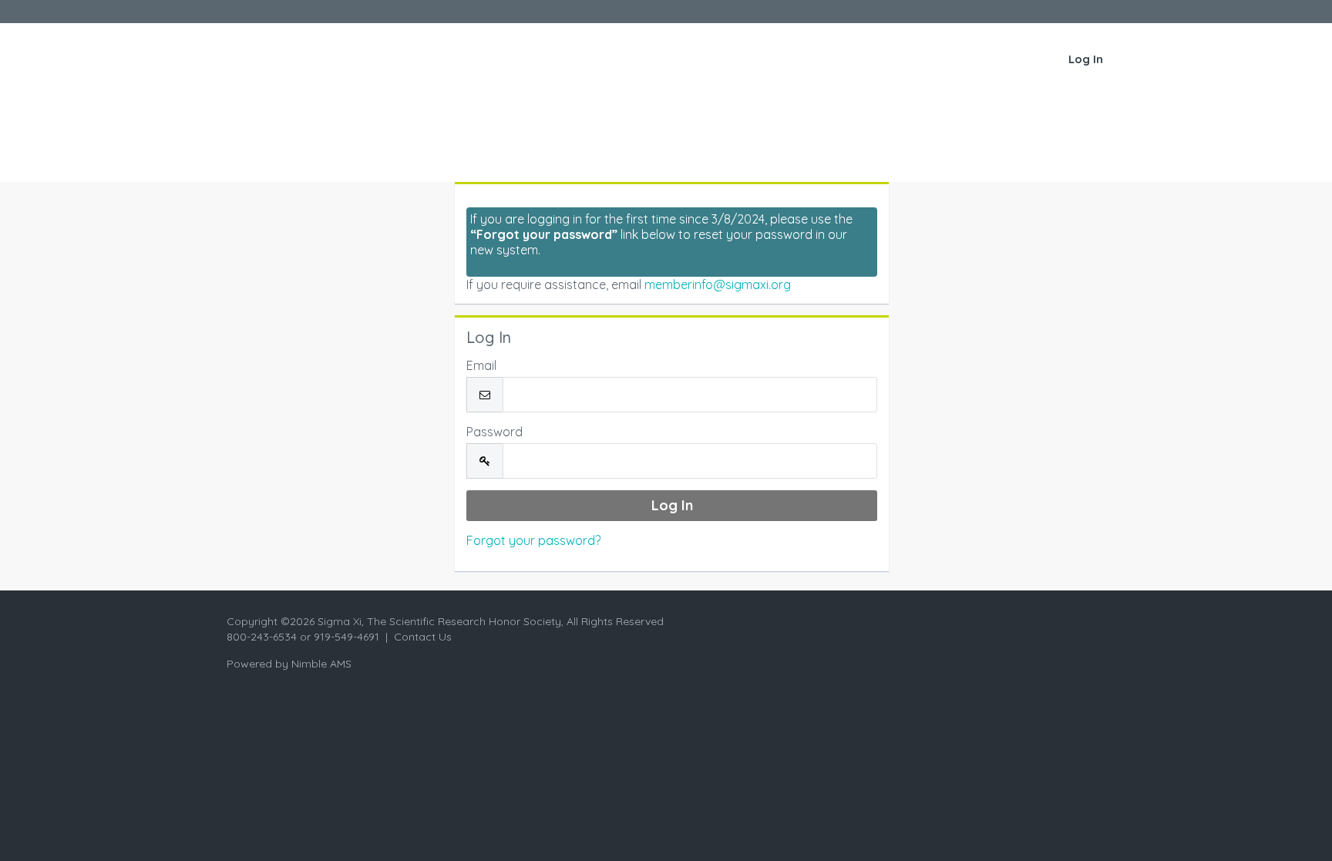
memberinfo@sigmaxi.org (717, 284)
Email (481, 365)
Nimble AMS (321, 664)
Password (494, 431)
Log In (1085, 59)
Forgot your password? (533, 540)
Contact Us (423, 637)
